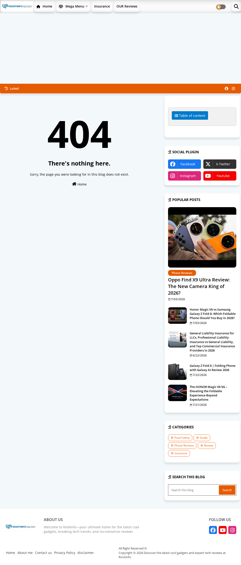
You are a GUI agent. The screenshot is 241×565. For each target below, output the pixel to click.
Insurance (102, 6)
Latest (14, 88)
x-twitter (223, 164)
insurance (180, 453)
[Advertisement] (120, 48)
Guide (204, 438)
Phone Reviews (184, 445)
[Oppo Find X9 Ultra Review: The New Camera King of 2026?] (202, 237)
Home (47, 6)
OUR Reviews (126, 6)
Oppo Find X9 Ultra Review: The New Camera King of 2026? (199, 286)
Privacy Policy (64, 552)
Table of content (191, 115)
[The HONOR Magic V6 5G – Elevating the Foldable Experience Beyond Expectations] (177, 393)
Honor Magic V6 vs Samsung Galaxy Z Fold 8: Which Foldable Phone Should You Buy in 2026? (213, 313)
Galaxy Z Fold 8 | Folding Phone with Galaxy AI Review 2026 (212, 367)
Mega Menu (74, 6)
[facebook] (226, 88)
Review (208, 445)
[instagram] (233, 88)
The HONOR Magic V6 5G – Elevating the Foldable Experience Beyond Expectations (208, 393)
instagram (188, 176)
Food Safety (182, 438)
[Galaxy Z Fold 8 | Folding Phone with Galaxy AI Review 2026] (177, 371)
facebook (188, 164)
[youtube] (223, 530)
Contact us (43, 552)
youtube (223, 176)
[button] (236, 6)
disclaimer (85, 552)
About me (25, 552)
